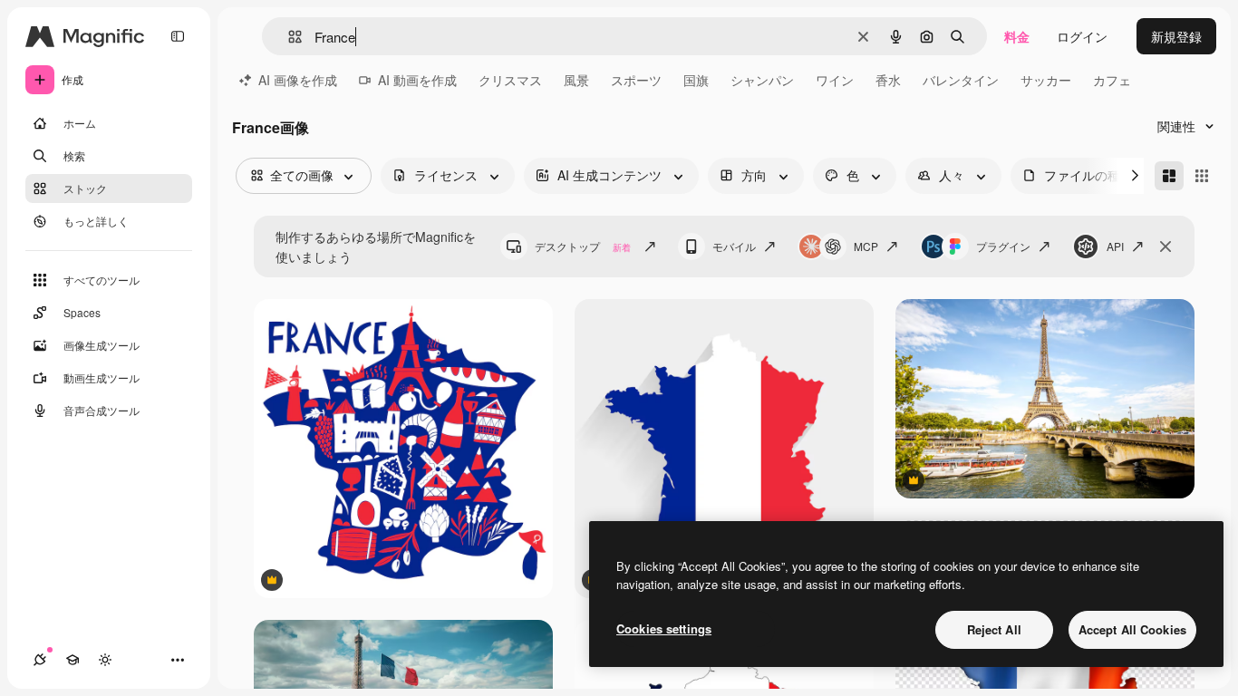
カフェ (1112, 80)
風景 (576, 80)
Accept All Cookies (1132, 629)
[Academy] (72, 659)
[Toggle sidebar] (177, 36)
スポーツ (636, 80)
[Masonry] (1169, 175)
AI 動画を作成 (417, 80)
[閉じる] (1165, 246)
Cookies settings (663, 628)
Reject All (994, 629)
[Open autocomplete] (288, 37)
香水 (888, 80)
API (1115, 246)
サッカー (1045, 80)
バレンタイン (961, 80)
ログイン (1082, 36)
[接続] (39, 659)
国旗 (696, 80)
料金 (1017, 36)
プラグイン (1003, 246)
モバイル (734, 246)
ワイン (835, 80)
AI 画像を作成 (297, 80)
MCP (866, 246)
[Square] (1201, 175)
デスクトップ (583, 246)
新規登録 (1176, 36)
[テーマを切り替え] (105, 659)
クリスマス (510, 80)
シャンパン (762, 80)
